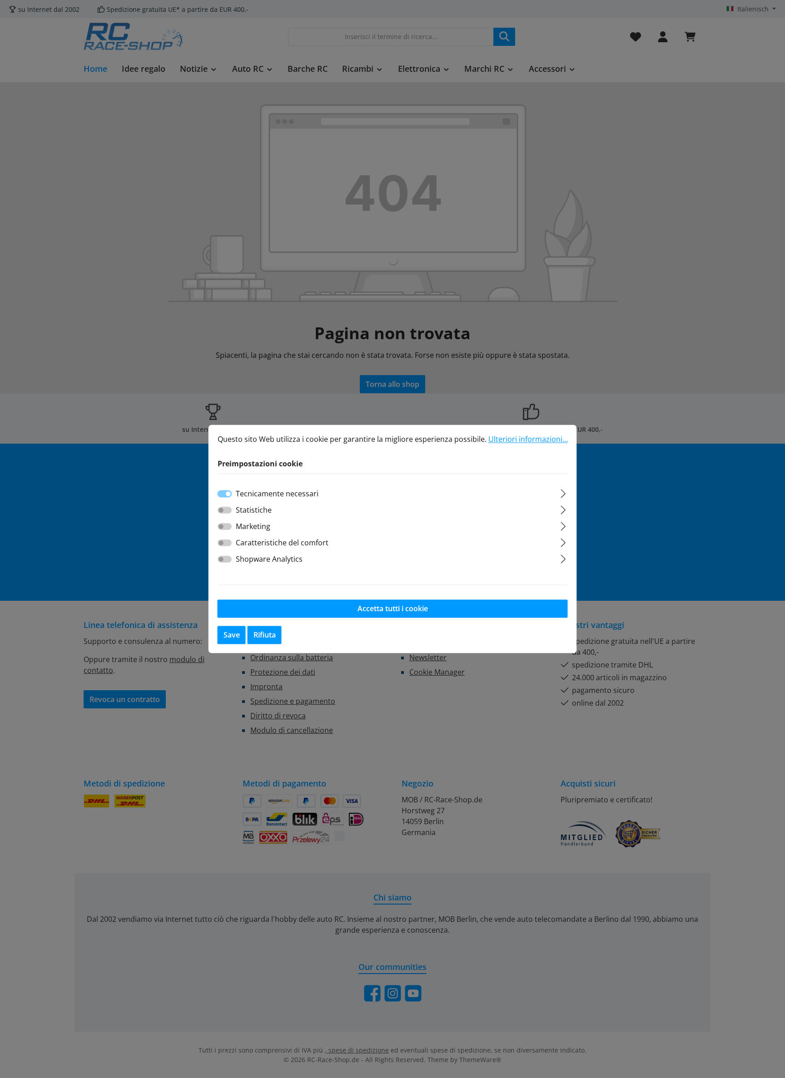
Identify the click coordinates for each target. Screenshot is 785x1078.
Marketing (253, 527)
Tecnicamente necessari (277, 494)
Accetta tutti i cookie (393, 609)
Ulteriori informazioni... (528, 439)
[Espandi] (563, 492)
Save (232, 635)
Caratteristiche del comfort (282, 543)
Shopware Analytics (269, 559)
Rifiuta (264, 635)
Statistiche (254, 510)
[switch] (225, 510)
